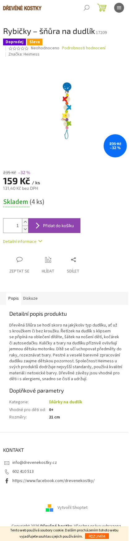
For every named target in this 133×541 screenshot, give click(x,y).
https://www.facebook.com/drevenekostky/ (53, 481)
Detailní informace (19, 242)
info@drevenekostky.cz (34, 463)
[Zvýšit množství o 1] (25, 222)
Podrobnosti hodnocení (83, 48)
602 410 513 (23, 471)
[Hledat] (86, 8)
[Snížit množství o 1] (25, 229)
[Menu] (119, 8)
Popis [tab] (13, 298)
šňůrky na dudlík (65, 402)
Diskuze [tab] (30, 298)
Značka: (24, 54)
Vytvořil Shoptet (73, 508)
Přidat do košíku (58, 225)
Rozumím (96, 536)
